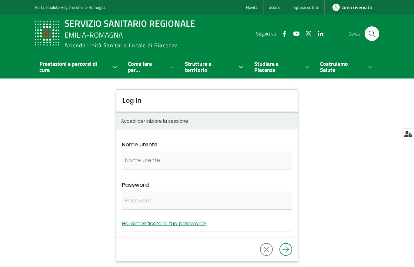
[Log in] (285, 249)
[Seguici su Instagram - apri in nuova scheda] (306, 33)
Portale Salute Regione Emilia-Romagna (70, 7)
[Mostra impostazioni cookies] (408, 133)
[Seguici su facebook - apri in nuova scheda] (282, 33)
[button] (372, 33)
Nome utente (140, 144)
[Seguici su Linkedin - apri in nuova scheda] (318, 33)
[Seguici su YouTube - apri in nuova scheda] (294, 33)
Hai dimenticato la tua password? (164, 223)
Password (135, 185)
